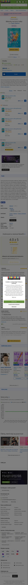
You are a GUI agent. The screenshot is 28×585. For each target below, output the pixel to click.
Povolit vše (14, 301)
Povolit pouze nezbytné (14, 304)
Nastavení (14, 306)
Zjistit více (14, 297)
